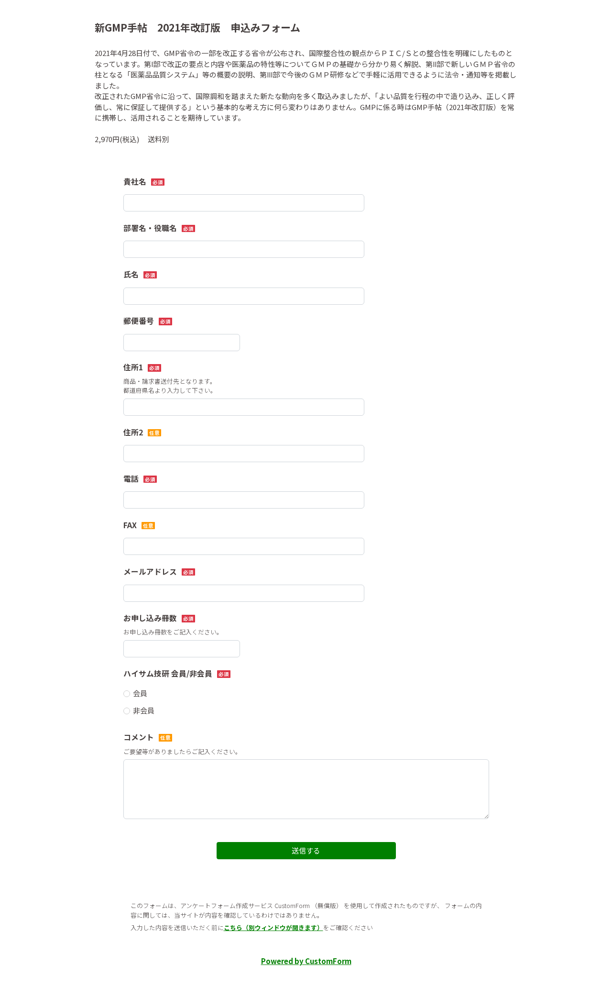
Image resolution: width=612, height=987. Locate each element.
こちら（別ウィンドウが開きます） (273, 927)
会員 (140, 693)
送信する (306, 850)
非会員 (143, 710)
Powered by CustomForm (306, 961)
